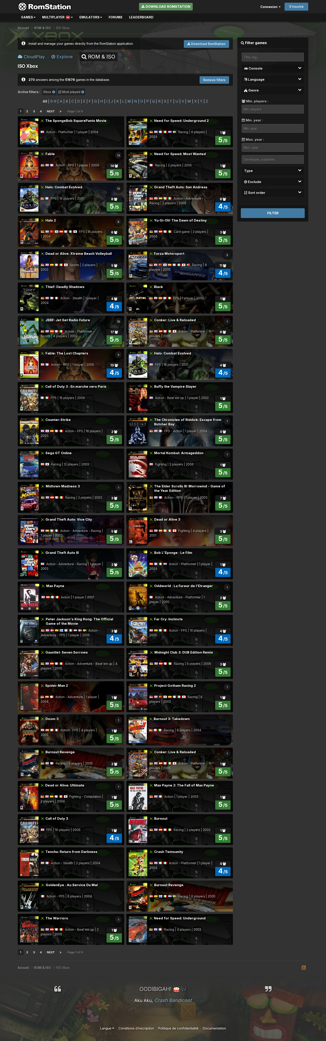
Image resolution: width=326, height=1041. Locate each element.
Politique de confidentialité (178, 1028)
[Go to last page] (60, 111)
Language (256, 79)
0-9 (53, 101)
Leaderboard (141, 17)
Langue (106, 1028)
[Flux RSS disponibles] (303, 968)
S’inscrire (296, 6)
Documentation (214, 1028)
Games (27, 17)
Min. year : (254, 120)
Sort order (256, 193)
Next (51, 111)
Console (255, 68)
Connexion (269, 7)
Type (248, 171)
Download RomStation (167, 6)
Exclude (254, 182)
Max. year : (254, 139)
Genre (253, 90)
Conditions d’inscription (136, 1028)
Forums (115, 17)
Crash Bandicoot (173, 1000)
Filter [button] (273, 213)
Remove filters (214, 80)
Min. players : (256, 101)
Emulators (89, 17)
